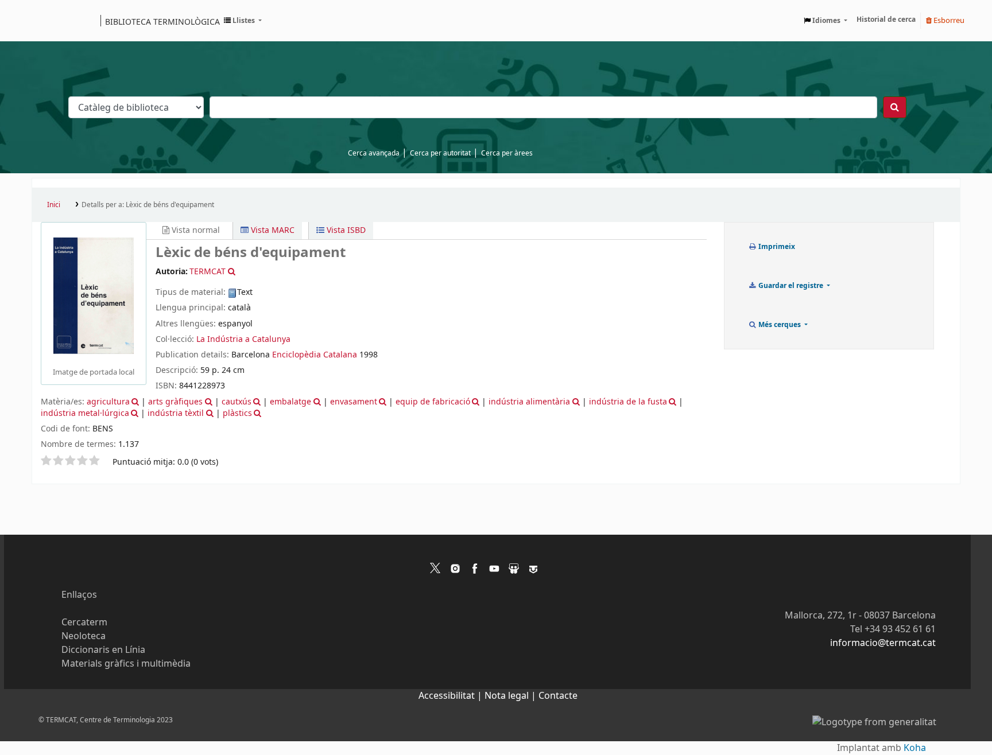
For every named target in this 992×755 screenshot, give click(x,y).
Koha (915, 748)
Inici (53, 205)
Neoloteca (83, 636)
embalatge (290, 402)
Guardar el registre (791, 286)
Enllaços (79, 595)
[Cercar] (894, 107)
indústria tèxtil (176, 413)
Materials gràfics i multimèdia (126, 664)
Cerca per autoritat (440, 153)
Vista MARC (271, 230)
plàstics (237, 413)
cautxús (236, 402)
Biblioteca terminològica (162, 21)
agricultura (108, 402)
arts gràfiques (175, 402)
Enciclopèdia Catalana (314, 355)
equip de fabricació (433, 402)
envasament (353, 402)
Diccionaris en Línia (103, 650)
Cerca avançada (374, 153)
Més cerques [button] (780, 325)
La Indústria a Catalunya (243, 339)
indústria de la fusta (628, 402)
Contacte (558, 696)
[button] (242, 20)
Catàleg (44, 20)
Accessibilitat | (451, 696)
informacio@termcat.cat (883, 643)
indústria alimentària (529, 402)
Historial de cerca (886, 19)
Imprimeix (776, 247)
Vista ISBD (345, 230)
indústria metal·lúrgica (85, 413)
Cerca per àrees (507, 153)
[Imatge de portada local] (93, 295)
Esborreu (948, 20)
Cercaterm (84, 622)
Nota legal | (511, 696)
